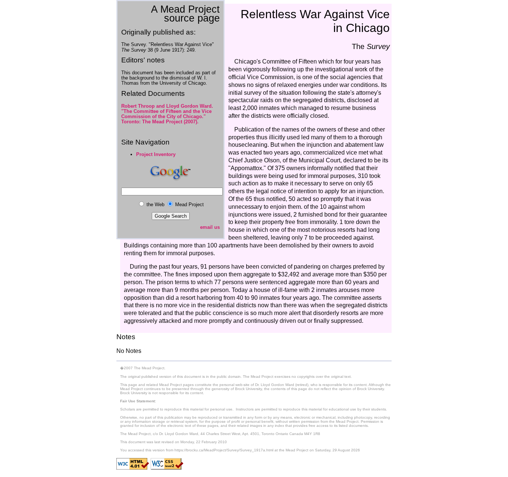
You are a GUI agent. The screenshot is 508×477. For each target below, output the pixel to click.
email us (210, 227)
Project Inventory (156, 154)
